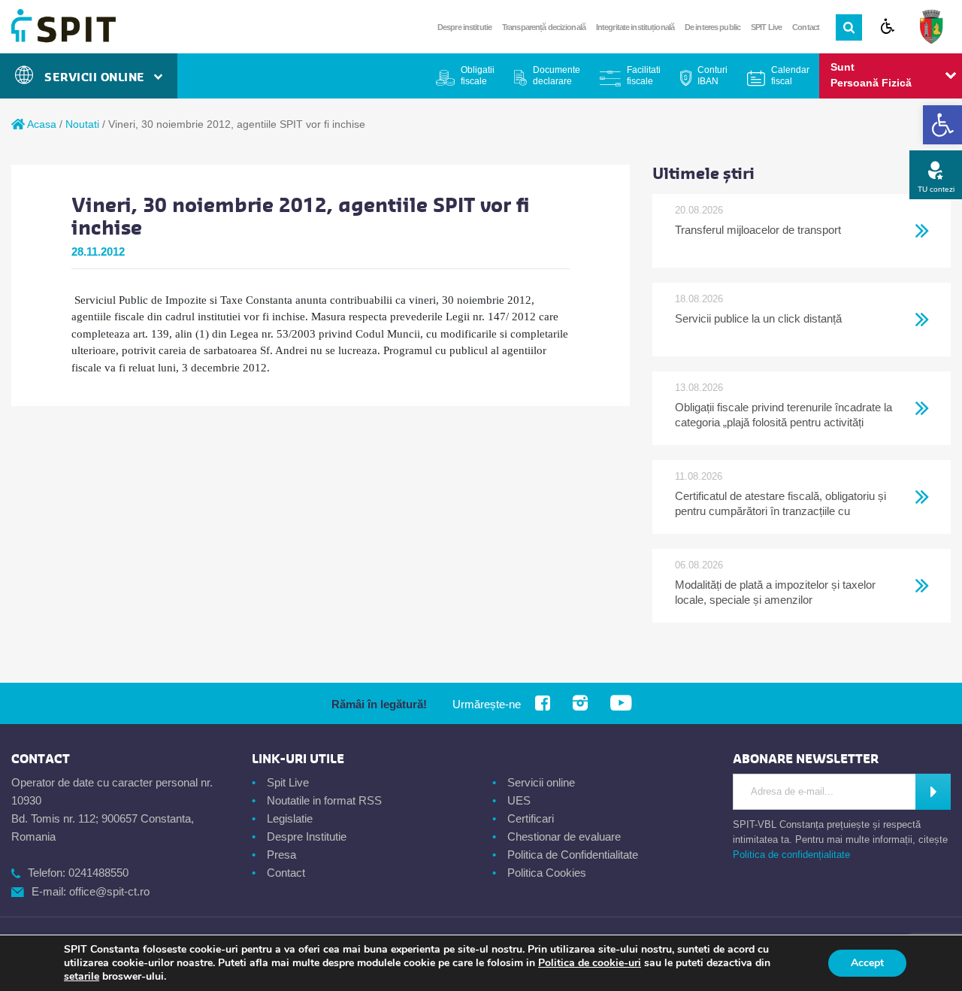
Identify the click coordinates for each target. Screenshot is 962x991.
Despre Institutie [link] (306, 836)
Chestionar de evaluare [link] (564, 836)
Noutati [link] (82, 124)
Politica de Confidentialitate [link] (572, 854)
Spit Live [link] (288, 782)
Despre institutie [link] (464, 27)
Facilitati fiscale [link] (644, 75)
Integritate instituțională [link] (635, 27)
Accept (867, 963)
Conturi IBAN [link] (712, 75)
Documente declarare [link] (556, 75)
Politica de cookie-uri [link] (589, 963)
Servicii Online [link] (98, 77)
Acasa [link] (40, 124)
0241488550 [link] (98, 872)
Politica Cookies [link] (546, 872)
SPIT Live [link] (766, 27)
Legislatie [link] (290, 818)
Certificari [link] (530, 818)
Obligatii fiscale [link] (478, 75)
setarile (81, 976)
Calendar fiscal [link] (790, 75)
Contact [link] (805, 27)
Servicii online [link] (541, 782)
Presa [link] (281, 854)
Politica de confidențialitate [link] (791, 854)
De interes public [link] (712, 27)
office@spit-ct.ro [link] (109, 891)
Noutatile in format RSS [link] (324, 800)
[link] (942, 124)
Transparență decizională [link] (543, 27)
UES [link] (519, 800)
